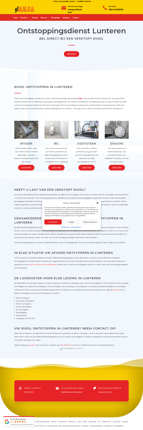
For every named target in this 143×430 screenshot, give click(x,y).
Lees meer (26, 168)
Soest (85, 421)
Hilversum (72, 421)
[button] (97, 203)
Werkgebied (55, 18)
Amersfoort (62, 421)
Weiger (71, 222)
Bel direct (71, 54)
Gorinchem (117, 421)
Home (15, 18)
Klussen (43, 18)
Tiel (99, 421)
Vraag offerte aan (75, 11)
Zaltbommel (106, 421)
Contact (76, 18)
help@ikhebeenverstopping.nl (71, 392)
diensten (116, 290)
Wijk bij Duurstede (42, 421)
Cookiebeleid (65, 227)
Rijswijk (125, 421)
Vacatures (66, 18)
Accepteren (53, 222)
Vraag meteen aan (104, 392)
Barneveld (92, 421)
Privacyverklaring (75, 227)
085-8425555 (116, 9)
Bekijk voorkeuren (90, 222)
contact (32, 345)
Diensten (23, 18)
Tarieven (35, 18)
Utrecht (54, 421)
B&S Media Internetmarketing (69, 426)
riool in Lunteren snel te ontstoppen (42, 264)
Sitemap (85, 426)
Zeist (79, 421)
